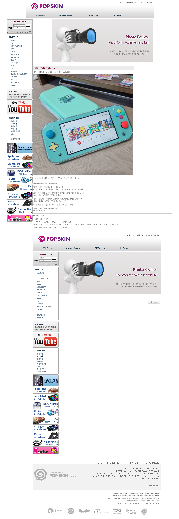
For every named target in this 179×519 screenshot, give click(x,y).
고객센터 (149, 2)
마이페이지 (141, 2)
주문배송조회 (131, 2)
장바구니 (123, 2)
